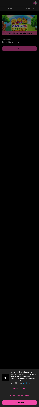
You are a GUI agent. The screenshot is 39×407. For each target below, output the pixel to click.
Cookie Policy (27, 383)
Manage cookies (19, 388)
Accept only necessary (19, 395)
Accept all (19, 403)
